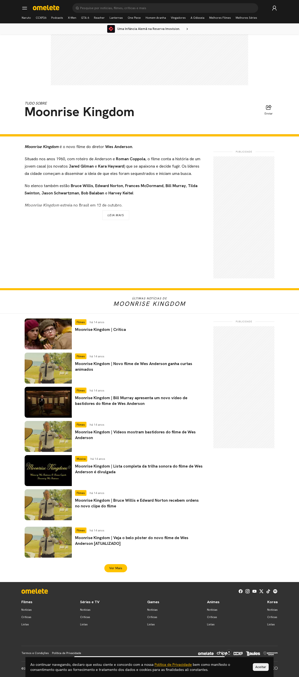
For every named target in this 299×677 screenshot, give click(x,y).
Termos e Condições (35, 653)
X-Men (72, 18)
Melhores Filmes (220, 18)
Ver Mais (115, 568)
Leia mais (116, 215)
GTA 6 (85, 18)
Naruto (26, 18)
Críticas (26, 617)
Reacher (99, 18)
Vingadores (178, 18)
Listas (25, 624)
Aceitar (260, 667)
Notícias (26, 610)
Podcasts (57, 18)
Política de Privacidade (66, 653)
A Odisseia (197, 18)
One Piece (134, 18)
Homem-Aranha (156, 18)
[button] (116, 333)
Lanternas (116, 18)
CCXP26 (41, 18)
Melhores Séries (246, 18)
